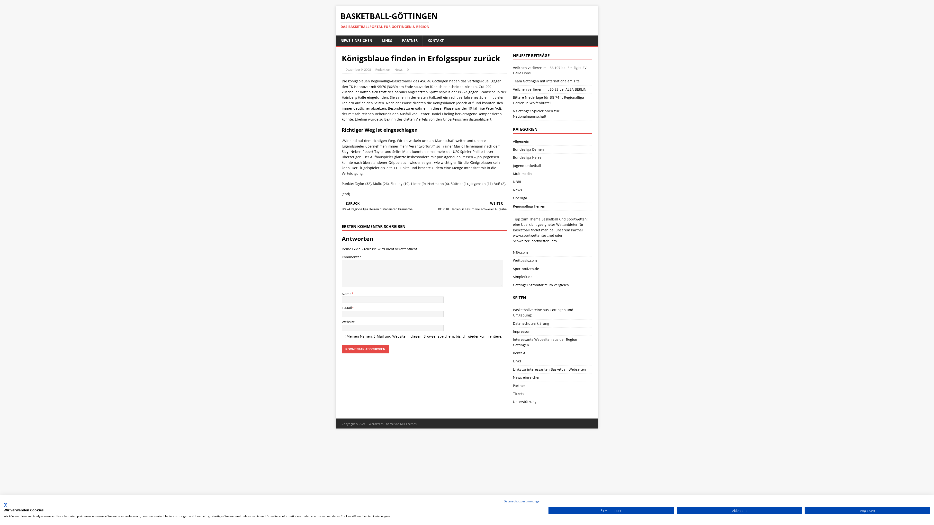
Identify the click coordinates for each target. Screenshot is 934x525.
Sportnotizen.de (526, 268)
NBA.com (520, 252)
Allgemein (521, 141)
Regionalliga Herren (529, 206)
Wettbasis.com (525, 260)
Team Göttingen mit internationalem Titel (547, 81)
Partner (410, 40)
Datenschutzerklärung (531, 323)
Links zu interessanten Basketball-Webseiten (549, 369)
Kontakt (436, 40)
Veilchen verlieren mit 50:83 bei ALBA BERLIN (549, 89)
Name (346, 293)
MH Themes (408, 424)
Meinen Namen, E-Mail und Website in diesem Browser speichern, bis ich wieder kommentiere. (424, 336)
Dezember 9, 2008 (358, 69)
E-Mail (347, 308)
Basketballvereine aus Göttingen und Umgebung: (543, 312)
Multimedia (522, 173)
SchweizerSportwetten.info (535, 241)
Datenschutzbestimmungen (522, 501)
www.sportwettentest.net (533, 235)
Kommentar (351, 257)
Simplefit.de (522, 276)
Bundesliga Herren (528, 157)
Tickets (518, 393)
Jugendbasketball (527, 165)
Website (348, 322)
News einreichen (356, 40)
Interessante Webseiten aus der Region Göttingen (545, 342)
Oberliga (520, 198)
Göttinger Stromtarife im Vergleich (541, 285)
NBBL (517, 181)
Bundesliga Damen (528, 149)
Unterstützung (525, 401)
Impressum (522, 331)
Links (387, 40)
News (399, 69)
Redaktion (382, 69)
